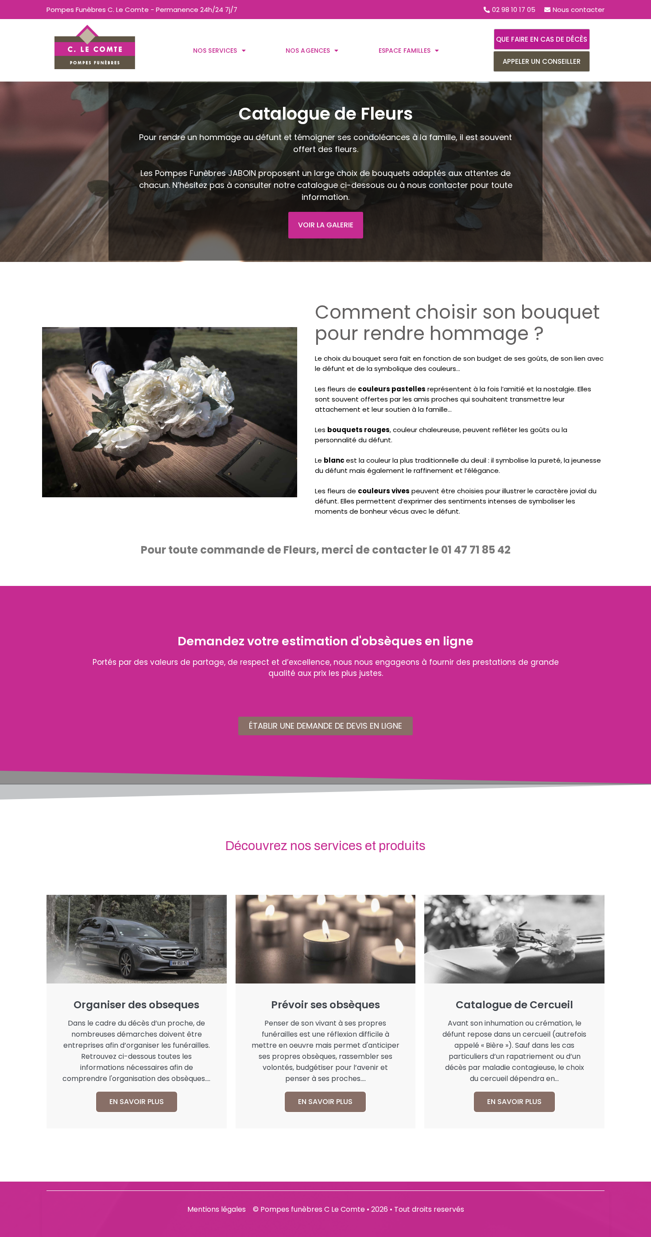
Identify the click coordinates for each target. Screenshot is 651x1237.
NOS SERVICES (215, 50)
